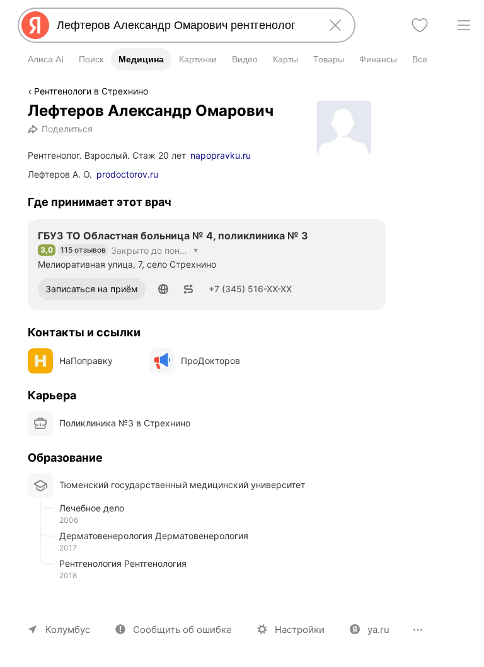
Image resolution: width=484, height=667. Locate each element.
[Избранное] (420, 25)
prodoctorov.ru (127, 174)
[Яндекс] (35, 25)
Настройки (300, 630)
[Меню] (463, 25)
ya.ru (378, 630)
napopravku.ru (220, 155)
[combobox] (184, 25)
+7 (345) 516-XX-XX (250, 288)
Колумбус (67, 630)
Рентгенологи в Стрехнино (91, 91)
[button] (163, 289)
